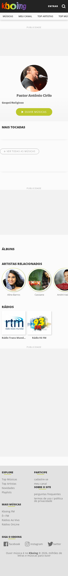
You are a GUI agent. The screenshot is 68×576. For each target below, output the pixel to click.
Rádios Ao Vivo (10, 520)
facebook (14, 544)
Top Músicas (9, 479)
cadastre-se (41, 479)
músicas (8, 16)
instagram (36, 544)
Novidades (8, 488)
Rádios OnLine (10, 524)
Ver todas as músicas (21, 151)
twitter (57, 544)
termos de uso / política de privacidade (48, 500)
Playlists (7, 492)
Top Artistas (9, 483)
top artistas (45, 16)
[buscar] (63, 6)
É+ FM (5, 515)
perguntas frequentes (47, 494)
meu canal (25, 16)
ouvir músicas (36, 112)
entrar (53, 6)
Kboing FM (8, 511)
